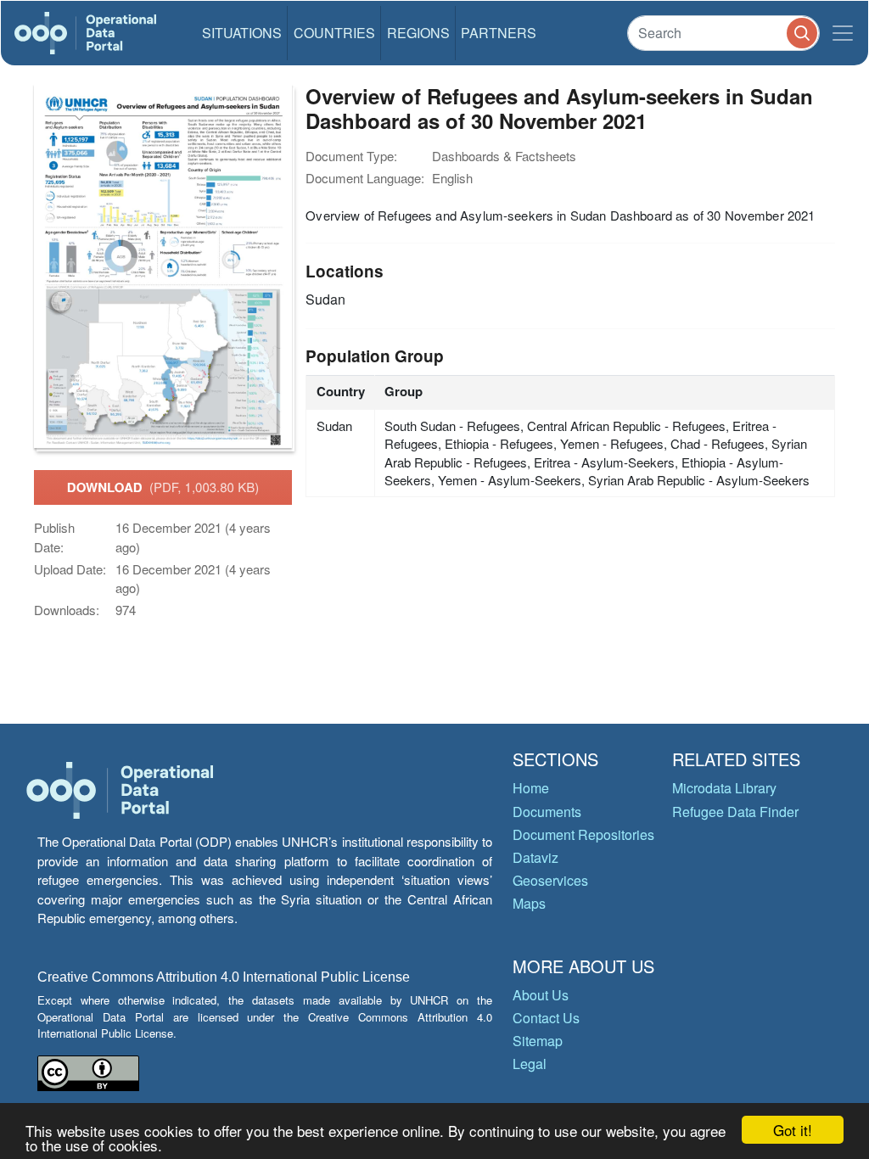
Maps (529, 903)
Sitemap (538, 1040)
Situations (242, 32)
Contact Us (546, 1017)
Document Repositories (583, 834)
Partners (498, 32)
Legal (530, 1063)
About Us (541, 995)
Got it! (792, 1129)
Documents (547, 811)
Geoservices (550, 880)
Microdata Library (724, 788)
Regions (418, 32)
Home (531, 788)
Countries (334, 32)
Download (163, 487)
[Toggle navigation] (843, 33)
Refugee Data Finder (735, 811)
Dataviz (535, 857)
